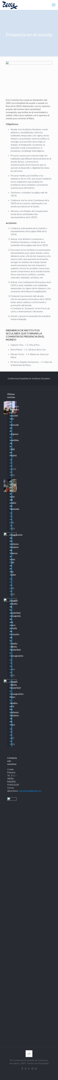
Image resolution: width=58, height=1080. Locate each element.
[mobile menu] (53, 5)
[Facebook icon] (22, 1068)
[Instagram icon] (32, 1068)
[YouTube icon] (29, 1068)
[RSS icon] (36, 1068)
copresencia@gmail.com (30, 791)
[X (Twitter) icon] (25, 1068)
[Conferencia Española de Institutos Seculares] (10, 5)
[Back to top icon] (29, 1053)
